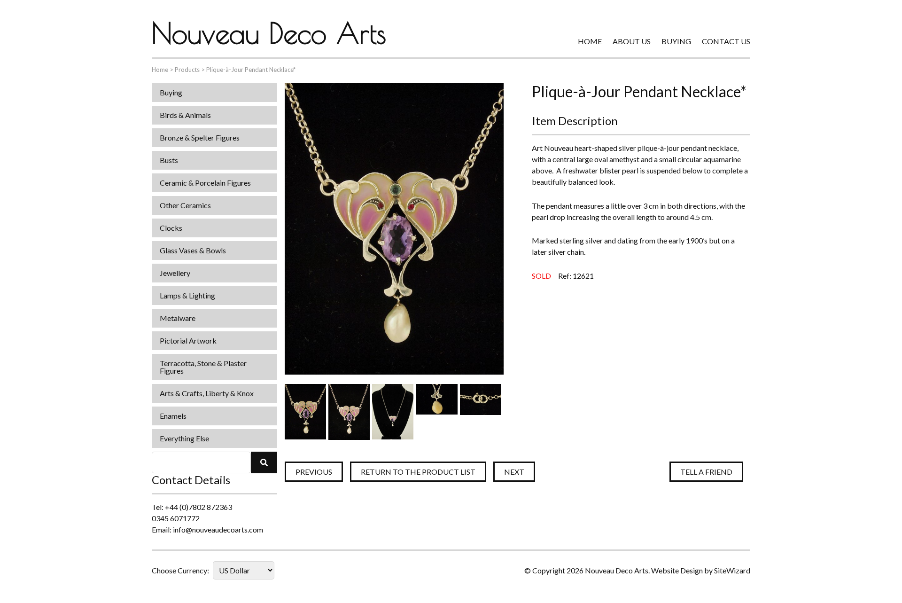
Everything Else (184, 438)
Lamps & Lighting (187, 295)
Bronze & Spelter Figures (200, 137)
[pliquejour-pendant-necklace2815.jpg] (480, 411)
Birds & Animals (185, 114)
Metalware (177, 317)
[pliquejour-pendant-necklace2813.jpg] (392, 411)
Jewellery (175, 272)
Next (514, 471)
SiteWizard (732, 570)
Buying (676, 41)
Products (187, 69)
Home (590, 41)
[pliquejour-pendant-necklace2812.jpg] (349, 411)
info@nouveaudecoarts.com (218, 529)
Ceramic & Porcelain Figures (205, 182)
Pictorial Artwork (188, 340)
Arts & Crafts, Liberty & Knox (207, 393)
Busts (169, 160)
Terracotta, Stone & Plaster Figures (203, 367)
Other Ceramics (185, 205)
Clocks (171, 227)
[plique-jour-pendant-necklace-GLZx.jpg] (305, 411)
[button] (264, 462)
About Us (632, 41)
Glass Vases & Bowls (193, 250)
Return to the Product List (418, 471)
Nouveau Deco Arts (269, 32)
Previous (313, 471)
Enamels (173, 415)
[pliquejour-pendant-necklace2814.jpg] (436, 411)
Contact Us (726, 41)
